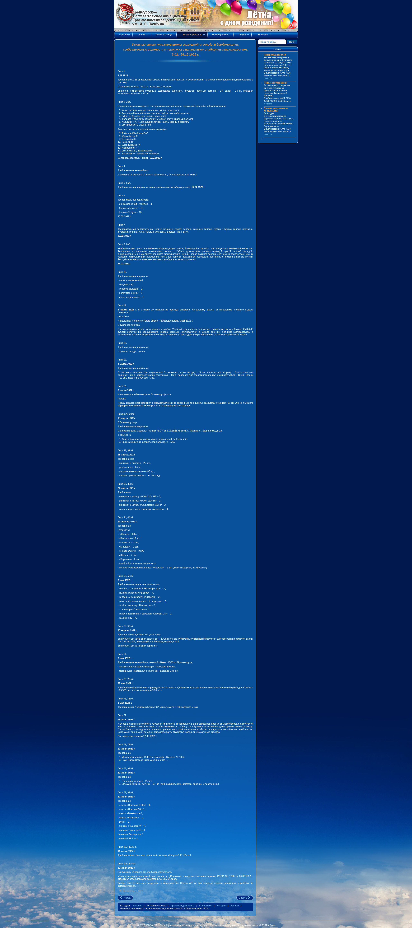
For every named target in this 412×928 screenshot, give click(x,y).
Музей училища (163, 34)
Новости (268, 78)
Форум (242, 34)
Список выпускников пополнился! (276, 109)
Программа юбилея (275, 54)
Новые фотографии (275, 82)
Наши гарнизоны (220, 34)
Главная (123, 34)
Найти (292, 41)
